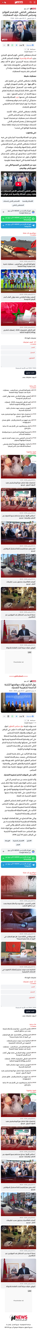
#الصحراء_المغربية (18, 840)
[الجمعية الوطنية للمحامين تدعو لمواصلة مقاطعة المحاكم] (18, 434)
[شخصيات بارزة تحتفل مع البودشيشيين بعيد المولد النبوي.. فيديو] (18, 416)
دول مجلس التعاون (16, 726)
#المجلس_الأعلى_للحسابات (11, 201)
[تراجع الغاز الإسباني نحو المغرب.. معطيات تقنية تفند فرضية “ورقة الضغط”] (18, 252)
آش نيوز (26, 9)
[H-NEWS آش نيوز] (18, 2)
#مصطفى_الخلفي (18, 205)
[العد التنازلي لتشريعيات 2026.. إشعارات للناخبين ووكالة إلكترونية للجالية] (18, 318)
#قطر (18, 844)
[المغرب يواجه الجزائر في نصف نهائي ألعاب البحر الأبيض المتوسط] (18, 285)
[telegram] (16, 45)
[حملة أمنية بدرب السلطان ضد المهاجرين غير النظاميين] (18, 603)
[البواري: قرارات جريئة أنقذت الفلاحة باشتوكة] (18, 635)
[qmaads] (18, 1318)
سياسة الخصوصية (25, 1324)
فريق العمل (15, 1324)
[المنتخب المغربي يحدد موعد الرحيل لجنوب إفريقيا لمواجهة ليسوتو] (18, 440)
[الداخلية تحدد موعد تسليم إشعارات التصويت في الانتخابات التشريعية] (18, 958)
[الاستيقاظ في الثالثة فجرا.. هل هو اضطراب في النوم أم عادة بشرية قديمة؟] (18, 925)
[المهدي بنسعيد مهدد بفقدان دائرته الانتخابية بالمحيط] (18, 410)
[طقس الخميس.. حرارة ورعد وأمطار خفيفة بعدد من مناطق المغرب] (18, 892)
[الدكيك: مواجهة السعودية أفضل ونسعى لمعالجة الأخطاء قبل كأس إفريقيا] (18, 446)
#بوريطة (7, 840)
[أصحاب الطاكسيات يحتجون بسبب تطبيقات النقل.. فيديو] (18, 570)
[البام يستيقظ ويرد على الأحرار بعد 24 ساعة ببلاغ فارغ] (18, 428)
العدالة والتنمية (26, 58)
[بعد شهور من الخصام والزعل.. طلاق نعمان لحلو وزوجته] (18, 422)
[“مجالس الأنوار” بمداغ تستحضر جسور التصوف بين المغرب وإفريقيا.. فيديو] (18, 504)
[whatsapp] (12, 45)
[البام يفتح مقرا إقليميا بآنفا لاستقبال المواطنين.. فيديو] (18, 537)
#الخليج (29, 840)
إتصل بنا (8, 1324)
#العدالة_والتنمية (27, 201)
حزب (17, 97)
